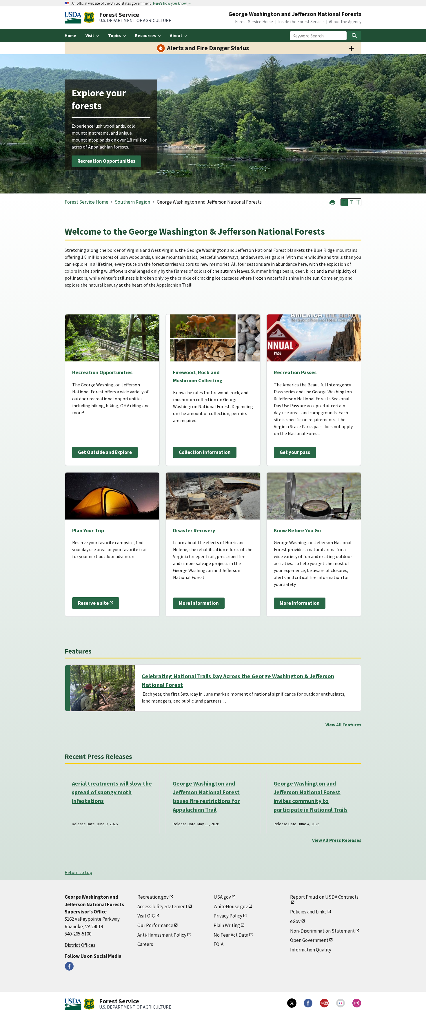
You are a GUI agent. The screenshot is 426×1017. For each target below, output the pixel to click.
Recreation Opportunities (106, 161)
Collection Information (205, 452)
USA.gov (222, 897)
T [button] (344, 202)
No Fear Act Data (231, 935)
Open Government (309, 940)
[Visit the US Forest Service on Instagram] (356, 1003)
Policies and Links (308, 912)
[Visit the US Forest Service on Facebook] (308, 1003)
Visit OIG (146, 916)
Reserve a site (93, 603)
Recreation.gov (153, 897)
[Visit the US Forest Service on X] (291, 1003)
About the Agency (345, 21)
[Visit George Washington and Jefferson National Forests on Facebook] (69, 966)
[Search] (354, 35)
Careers (145, 944)
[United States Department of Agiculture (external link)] (74, 17)
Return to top (78, 872)
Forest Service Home (254, 21)
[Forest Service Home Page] (89, 17)
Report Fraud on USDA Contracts (324, 897)
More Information (199, 603)
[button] (332, 202)
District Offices (80, 945)
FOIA (218, 944)
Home (70, 35)
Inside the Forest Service (301, 21)
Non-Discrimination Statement (322, 931)
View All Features (343, 725)
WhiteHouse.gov (231, 906)
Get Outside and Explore (105, 452)
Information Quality (310, 950)
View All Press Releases (336, 840)
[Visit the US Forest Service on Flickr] (340, 1003)
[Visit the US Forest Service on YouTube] (324, 1003)
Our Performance (155, 925)
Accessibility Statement (162, 906)
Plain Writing (227, 925)
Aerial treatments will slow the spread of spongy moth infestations (112, 792)
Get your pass (295, 452)
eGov (295, 921)
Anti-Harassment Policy (161, 935)
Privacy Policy (228, 916)
